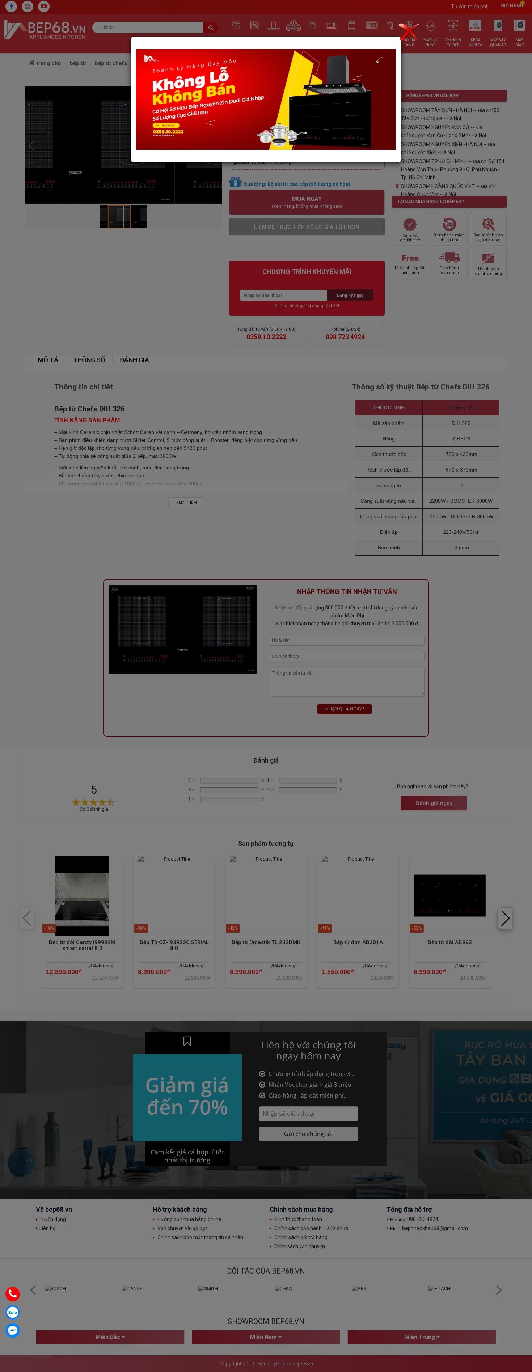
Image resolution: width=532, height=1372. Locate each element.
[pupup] (266, 99)
